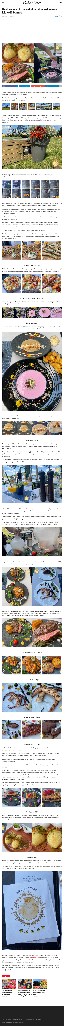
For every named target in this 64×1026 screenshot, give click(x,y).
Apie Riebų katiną (6, 1019)
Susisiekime (39, 1019)
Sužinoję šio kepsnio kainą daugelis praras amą (39, 992)
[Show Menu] (3, 2)
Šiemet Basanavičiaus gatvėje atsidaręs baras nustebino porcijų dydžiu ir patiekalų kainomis (25, 993)
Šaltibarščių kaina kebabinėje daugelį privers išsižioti (7, 992)
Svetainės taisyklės (17, 1019)
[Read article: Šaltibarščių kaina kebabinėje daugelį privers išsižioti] (9, 984)
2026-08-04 (5, 996)
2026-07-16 (36, 996)
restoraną (9, 98)
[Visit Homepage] (32, 2)
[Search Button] (61, 2)
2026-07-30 (20, 998)
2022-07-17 (4, 16)
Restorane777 (34, 958)
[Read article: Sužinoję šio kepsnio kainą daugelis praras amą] (40, 984)
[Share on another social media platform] (60, 86)
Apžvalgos (11, 16)
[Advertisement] (32, 29)
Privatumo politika (29, 1019)
